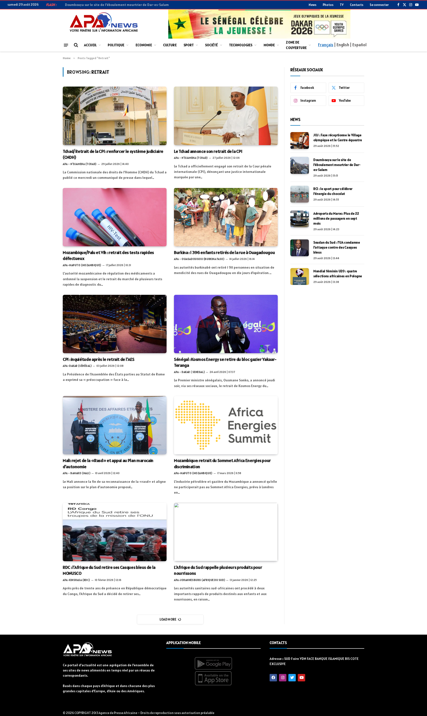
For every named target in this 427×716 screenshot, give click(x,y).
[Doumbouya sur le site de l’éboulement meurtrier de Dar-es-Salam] (299, 165)
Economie (144, 45)
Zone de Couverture (296, 45)
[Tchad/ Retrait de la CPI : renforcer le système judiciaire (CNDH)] (115, 116)
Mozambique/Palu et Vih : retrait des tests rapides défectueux (108, 255)
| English (341, 44)
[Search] (75, 45)
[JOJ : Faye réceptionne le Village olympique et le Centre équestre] (299, 140)
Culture (170, 45)
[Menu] (66, 44)
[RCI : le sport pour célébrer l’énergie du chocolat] (299, 194)
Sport (189, 45)
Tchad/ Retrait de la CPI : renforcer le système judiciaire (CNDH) (113, 154)
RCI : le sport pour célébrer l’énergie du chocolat (332, 191)
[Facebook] (273, 677)
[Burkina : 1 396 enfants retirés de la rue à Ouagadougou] (226, 217)
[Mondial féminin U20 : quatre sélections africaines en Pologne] (299, 276)
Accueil (90, 45)
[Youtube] (301, 677)
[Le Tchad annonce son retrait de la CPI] (226, 116)
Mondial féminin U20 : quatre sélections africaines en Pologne (337, 273)
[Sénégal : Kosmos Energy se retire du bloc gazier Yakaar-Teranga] (226, 324)
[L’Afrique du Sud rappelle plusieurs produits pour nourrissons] (226, 532)
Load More (168, 619)
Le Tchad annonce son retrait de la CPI (208, 151)
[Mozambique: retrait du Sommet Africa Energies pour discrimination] (226, 425)
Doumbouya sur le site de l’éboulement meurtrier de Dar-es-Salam (117, 4)
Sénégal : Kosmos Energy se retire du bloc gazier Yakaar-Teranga (225, 362)
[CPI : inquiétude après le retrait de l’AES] (115, 324)
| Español (358, 44)
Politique (116, 45)
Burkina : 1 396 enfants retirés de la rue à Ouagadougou (224, 252)
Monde (269, 45)
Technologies (241, 45)
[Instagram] (282, 677)
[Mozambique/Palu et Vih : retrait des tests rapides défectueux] (115, 217)
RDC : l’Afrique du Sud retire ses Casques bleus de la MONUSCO (109, 570)
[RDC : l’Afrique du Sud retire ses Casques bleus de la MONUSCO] (115, 532)
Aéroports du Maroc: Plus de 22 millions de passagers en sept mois (336, 218)
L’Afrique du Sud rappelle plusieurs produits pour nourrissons (218, 570)
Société (211, 45)
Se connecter (379, 5)
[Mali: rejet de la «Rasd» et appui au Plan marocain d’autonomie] (115, 425)
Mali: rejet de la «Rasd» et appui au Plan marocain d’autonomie (108, 463)
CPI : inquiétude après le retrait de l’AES (98, 359)
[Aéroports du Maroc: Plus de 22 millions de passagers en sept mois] (299, 218)
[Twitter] (292, 677)
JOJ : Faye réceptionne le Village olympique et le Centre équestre (337, 137)
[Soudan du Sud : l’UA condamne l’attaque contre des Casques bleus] (299, 247)
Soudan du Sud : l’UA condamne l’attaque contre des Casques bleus (336, 247)
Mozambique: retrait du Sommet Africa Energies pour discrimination (222, 463)
